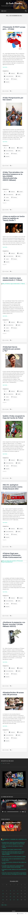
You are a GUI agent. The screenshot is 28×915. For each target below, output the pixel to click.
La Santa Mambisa (14, 3)
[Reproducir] (3, 811)
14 (17, 893)
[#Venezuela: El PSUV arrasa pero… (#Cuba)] (14, 41)
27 (14, 899)
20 (14, 896)
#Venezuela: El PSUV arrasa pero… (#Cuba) (14, 28)
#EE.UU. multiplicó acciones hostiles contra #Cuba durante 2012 (12, 487)
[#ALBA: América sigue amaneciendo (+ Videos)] (14, 290)
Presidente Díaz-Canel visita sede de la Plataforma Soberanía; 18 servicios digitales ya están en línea (13, 843)
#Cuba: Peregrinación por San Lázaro (13, 99)
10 (3, 893)
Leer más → (5, 67)
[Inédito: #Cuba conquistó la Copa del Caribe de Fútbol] (14, 429)
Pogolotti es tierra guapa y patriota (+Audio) (12, 849)
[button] (11, 784)
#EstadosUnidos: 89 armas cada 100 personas (13, 693)
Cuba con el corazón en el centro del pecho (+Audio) (14, 856)
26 (10, 899)
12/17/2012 (6, 91)
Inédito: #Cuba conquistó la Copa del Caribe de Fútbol (14, 417)
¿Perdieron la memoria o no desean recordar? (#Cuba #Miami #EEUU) (14, 624)
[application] (14, 806)
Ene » (5, 905)
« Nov (2, 905)
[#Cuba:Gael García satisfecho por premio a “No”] (14, 361)
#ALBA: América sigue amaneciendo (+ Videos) (12, 279)
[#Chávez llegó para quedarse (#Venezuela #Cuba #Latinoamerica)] (14, 567)
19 (10, 896)
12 (10, 893)
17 (3, 896)
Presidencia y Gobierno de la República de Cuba (14, 840)
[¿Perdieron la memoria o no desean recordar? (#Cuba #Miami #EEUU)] (14, 636)
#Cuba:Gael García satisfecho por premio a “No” (11, 349)
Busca (25, 11)
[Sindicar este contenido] (1, 839)
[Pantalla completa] (25, 811)
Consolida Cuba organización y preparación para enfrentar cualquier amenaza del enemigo (13, 866)
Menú (4, 11)
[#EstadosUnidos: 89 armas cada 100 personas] (14, 703)
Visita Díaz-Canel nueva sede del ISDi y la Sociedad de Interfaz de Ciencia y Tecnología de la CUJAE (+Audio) (14, 873)
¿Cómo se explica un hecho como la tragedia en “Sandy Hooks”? (14, 218)
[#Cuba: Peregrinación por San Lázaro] (14, 114)
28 (17, 899)
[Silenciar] (23, 811)
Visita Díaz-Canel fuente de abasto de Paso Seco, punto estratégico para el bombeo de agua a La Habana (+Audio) (13, 853)
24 (3, 899)
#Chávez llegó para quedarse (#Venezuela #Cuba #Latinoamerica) (12, 555)
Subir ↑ (14, 911)
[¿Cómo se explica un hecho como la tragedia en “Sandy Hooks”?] (14, 228)
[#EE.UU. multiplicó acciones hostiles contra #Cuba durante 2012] (14, 498)
